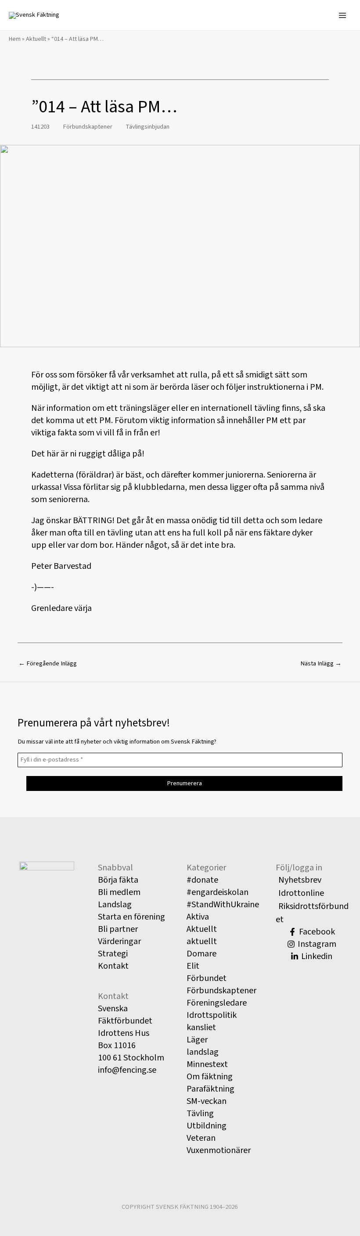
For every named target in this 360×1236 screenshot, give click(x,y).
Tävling (200, 1113)
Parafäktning (210, 1089)
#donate (202, 880)
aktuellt (202, 941)
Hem (15, 39)
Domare (201, 954)
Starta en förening (131, 917)
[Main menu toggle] (342, 15)
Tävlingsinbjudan (147, 126)
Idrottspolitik (212, 1015)
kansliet (201, 1027)
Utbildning (207, 1126)
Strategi (113, 954)
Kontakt (113, 966)
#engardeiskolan (217, 892)
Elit (193, 966)
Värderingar (119, 941)
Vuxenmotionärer (219, 1150)
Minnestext (207, 1064)
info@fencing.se (127, 1070)
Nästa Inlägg (321, 663)
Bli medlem (119, 892)
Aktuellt (36, 39)
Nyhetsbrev (299, 880)
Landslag (115, 904)
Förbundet (207, 978)
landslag (203, 1052)
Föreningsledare (217, 1003)
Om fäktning (210, 1077)
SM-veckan (207, 1101)
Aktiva (198, 917)
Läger (197, 1040)
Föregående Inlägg (47, 663)
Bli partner (118, 929)
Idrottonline (301, 893)
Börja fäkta (118, 880)
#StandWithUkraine (223, 904)
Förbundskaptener (87, 126)
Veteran (201, 1138)
